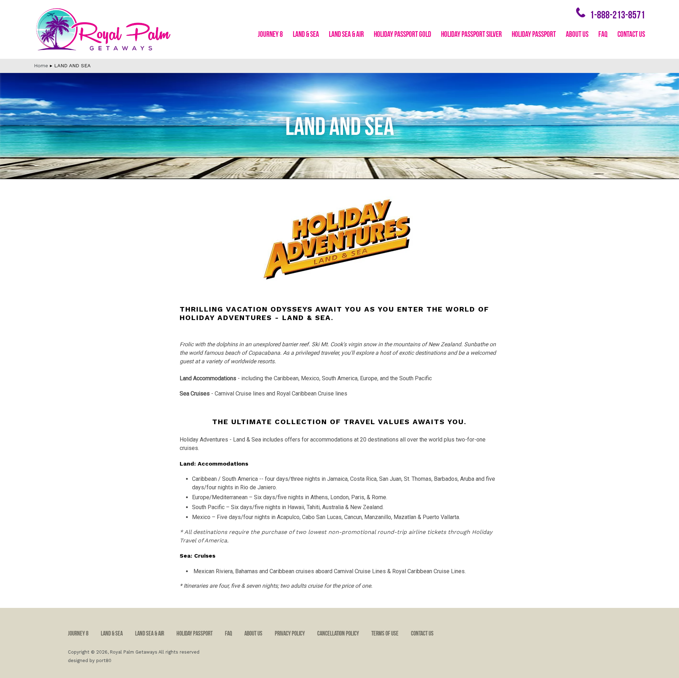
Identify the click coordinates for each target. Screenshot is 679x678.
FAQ (603, 34)
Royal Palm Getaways (133, 652)
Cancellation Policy (338, 633)
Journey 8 (270, 34)
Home (41, 65)
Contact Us (631, 34)
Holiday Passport (534, 34)
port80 (103, 660)
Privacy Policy (290, 633)
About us (577, 34)
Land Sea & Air (346, 34)
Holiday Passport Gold (402, 34)
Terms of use (385, 633)
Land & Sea (306, 34)
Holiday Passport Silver (471, 34)
